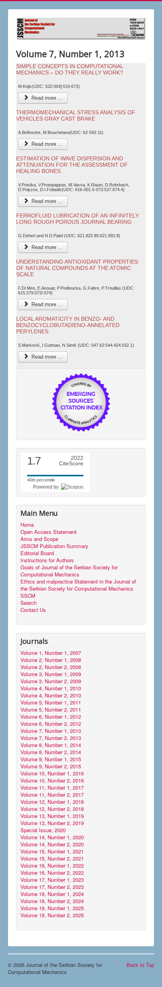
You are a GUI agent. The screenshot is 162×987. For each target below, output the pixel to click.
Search (28, 602)
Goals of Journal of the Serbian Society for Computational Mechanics (69, 571)
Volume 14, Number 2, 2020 (52, 844)
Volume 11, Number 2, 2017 (52, 794)
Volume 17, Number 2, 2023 (52, 886)
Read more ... (46, 98)
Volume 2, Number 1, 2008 (50, 660)
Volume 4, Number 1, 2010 (50, 688)
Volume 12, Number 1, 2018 (52, 801)
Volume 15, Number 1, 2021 (52, 851)
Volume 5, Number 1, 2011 (50, 702)
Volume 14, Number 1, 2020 (52, 837)
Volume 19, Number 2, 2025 (52, 915)
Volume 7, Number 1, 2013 (50, 730)
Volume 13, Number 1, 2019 (52, 816)
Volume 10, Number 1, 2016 (52, 773)
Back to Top (140, 964)
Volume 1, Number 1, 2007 (50, 652)
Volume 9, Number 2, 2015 (50, 766)
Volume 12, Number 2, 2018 (52, 808)
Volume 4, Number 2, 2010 (50, 695)
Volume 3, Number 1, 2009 (50, 674)
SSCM (27, 595)
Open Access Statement (48, 531)
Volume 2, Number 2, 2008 (50, 667)
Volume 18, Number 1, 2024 (52, 894)
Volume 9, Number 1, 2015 (50, 759)
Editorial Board (37, 553)
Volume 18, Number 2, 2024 (52, 901)
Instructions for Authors (47, 560)
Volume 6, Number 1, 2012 (50, 716)
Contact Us (33, 609)
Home (27, 524)
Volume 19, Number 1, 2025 (52, 908)
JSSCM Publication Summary (54, 546)
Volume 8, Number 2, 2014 (50, 752)
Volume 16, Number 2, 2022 (52, 872)
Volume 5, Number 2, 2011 (50, 709)
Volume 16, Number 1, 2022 (52, 865)
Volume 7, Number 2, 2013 (50, 738)
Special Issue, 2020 (43, 830)
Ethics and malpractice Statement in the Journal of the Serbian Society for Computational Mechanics (78, 585)
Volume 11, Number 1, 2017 (52, 787)
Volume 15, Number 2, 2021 (52, 858)
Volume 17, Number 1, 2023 (52, 879)
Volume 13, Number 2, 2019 (52, 823)
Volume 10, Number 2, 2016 (52, 780)
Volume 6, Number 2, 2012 (50, 723)
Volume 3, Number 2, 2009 (50, 681)
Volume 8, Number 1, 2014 (50, 745)
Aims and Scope (39, 539)
